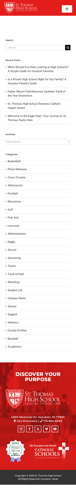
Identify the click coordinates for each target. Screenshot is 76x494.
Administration (17, 233)
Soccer (12, 250)
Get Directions (27, 421)
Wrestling (13, 282)
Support (12, 314)
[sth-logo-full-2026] (24, 3)
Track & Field (16, 274)
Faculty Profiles (17, 330)
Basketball (14, 161)
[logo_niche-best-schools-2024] (15, 441)
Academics (15, 346)
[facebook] (29, 429)
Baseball (13, 338)
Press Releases (17, 169)
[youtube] (55, 429)
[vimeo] (46, 429)
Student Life (15, 290)
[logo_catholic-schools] (49, 444)
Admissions (15, 185)
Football (13, 193)
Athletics (13, 322)
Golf (10, 209)
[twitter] (38, 429)
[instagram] (21, 429)
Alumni (12, 306)
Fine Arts (13, 217)
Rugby (11, 242)
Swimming (14, 258)
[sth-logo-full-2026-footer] (38, 390)
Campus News (17, 298)
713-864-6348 (52, 421)
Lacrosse (13, 225)
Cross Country (16, 177)
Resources (14, 201)
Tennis (12, 266)
